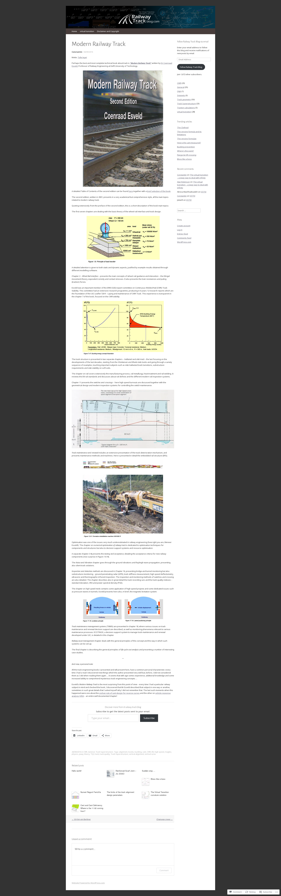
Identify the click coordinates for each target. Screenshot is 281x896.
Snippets (181, 95)
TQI (92, 754)
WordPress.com (184, 242)
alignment (123, 752)
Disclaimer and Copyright (108, 31)
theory (87, 754)
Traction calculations (186, 107)
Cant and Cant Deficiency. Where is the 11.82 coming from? (91, 808)
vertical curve (150, 754)
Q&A (179, 91)
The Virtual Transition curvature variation (160, 793)
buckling (138, 752)
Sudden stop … (148, 770)
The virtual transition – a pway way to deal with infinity (192, 185)
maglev (168, 752)
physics (75, 754)
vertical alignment (136, 754)
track (97, 754)
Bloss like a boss (158, 779)
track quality (105, 754)
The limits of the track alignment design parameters (120, 793)
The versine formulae (186, 138)
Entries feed (182, 234)
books (131, 752)
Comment (164, 870)
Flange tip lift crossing (186, 155)
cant (144, 752)
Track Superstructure (104, 752)
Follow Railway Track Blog (191, 67)
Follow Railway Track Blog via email (192, 41)
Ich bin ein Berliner (81, 819)
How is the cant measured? (189, 142)
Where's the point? (185, 151)
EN (153, 752)
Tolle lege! (82, 57)
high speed (159, 752)
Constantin (77, 52)
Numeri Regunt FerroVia (90, 792)
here (131, 191)
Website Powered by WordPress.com (88, 883)
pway (81, 754)
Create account (183, 225)
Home (74, 31)
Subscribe (149, 718)
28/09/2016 (88, 52)
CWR (85, 752)
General (91, 752)
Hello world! (77, 770)
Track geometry (184, 99)
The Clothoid (183, 127)
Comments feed (184, 238)
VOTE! (203, 191)
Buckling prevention (186, 146)
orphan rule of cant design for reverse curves (119, 693)
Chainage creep (164, 819)
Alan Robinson (183, 182)
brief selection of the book (159, 191)
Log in (179, 229)
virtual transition (87, 31)
